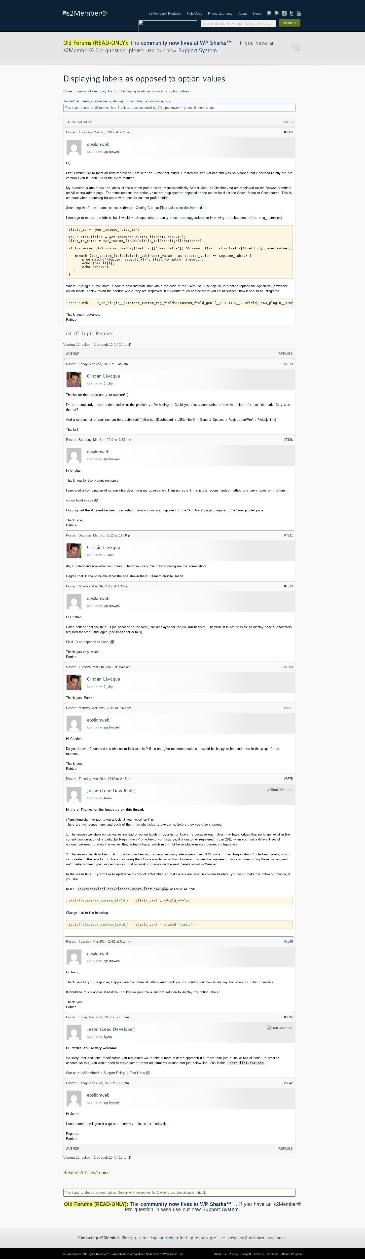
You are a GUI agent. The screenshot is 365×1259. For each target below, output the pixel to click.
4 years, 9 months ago (198, 108)
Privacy (233, 1254)
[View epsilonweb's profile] (160, 108)
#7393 (288, 667)
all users (82, 101)
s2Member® (73, 1254)
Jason (108, 798)
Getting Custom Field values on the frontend (169, 208)
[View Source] (289, 224)
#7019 (288, 364)
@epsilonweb (76, 819)
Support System (197, 50)
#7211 (288, 535)
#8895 (288, 1017)
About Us (220, 1254)
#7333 (288, 586)
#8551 (288, 708)
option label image (79, 500)
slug (168, 101)
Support (246, 1254)
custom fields (101, 101)
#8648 (288, 941)
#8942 (288, 1083)
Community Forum (103, 91)
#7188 (288, 440)
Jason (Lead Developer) (111, 790)
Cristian (109, 383)
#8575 (288, 779)
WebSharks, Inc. (173, 1254)
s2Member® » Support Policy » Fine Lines (113, 1073)
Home (67, 91)
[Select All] (284, 224)
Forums (81, 91)
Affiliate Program (291, 1254)
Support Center (164, 1237)
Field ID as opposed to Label (87, 642)
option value (154, 101)
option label (134, 101)
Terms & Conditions (266, 1254)
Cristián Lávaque (103, 376)
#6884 (288, 132)
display (118, 101)
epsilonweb (171, 108)
